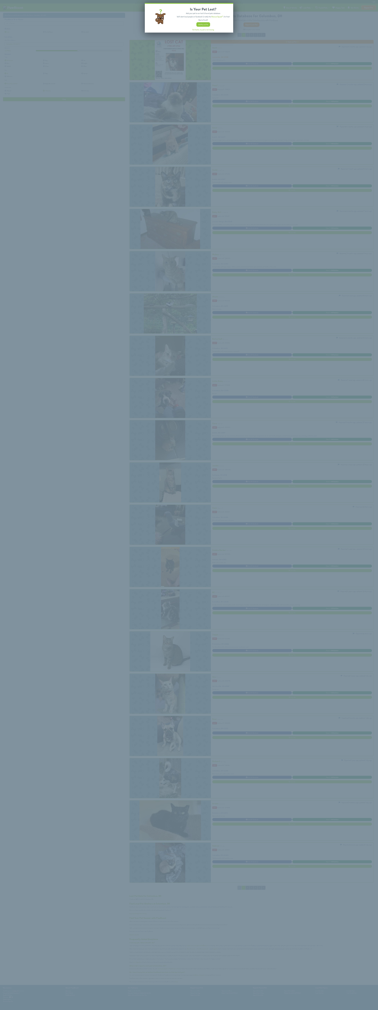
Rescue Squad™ (217, 16)
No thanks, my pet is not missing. (203, 30)
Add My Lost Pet (203, 24)
